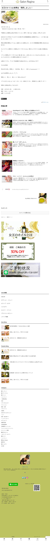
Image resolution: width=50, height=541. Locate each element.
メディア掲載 (4, 316)
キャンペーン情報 (5, 430)
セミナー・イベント (6, 310)
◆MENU (3, 442)
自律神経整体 (4, 424)
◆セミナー (3, 436)
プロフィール (25, 466)
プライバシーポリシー (6, 313)
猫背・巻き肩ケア (5, 416)
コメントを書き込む (25, 212)
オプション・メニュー (6, 300)
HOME (13, 536)
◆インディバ (4, 391)
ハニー (2, 414)
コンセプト (4, 306)
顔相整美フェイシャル (5, 426)
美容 (2, 400)
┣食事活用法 (4, 398)
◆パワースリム (4, 393)
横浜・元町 (3, 406)
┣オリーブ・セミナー (5, 434)
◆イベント (4, 98)
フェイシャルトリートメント (7, 428)
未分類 (2, 446)
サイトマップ (37, 536)
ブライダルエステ (5, 402)
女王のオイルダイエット (6, 412)
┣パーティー (4, 397)
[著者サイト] (25, 472)
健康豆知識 (3, 422)
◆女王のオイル (4, 432)
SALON (3, 296)
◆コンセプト (4, 444)
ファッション (4, 404)
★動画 (2, 410)
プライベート (4, 408)
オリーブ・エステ (5, 303)
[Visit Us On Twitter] (23, 478)
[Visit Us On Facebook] (25, 478)
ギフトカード (4, 420)
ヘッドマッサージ (5, 418)
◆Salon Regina (4, 440)
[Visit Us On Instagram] (27, 478)
